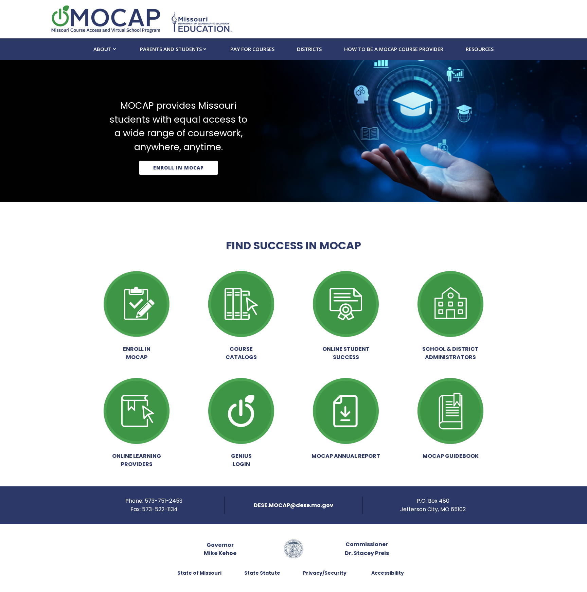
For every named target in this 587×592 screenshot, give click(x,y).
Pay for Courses (252, 49)
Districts (309, 49)
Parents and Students (171, 49)
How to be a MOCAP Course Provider (393, 49)
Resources (480, 49)
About (102, 49)
